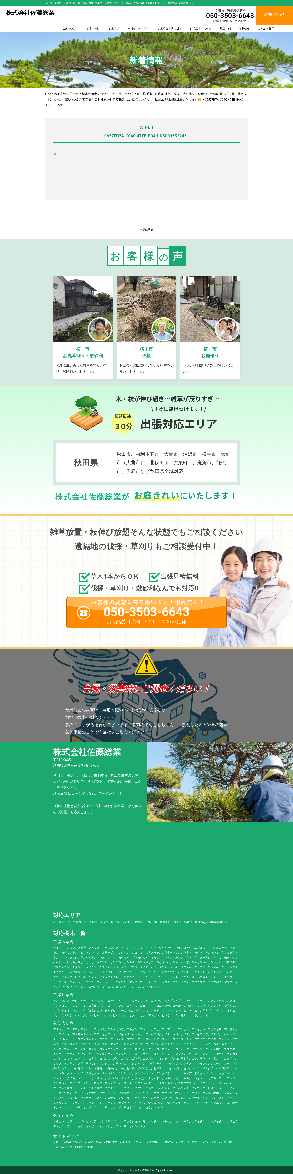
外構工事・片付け (201, 28)
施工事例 (225, 28)
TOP (58, 1142)
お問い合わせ (85, 1147)
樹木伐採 (113, 28)
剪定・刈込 (93, 28)
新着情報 (244, 28)
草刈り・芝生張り (138, 28)
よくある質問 (266, 28)
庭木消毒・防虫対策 (169, 28)
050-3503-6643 (230, 16)
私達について (70, 28)
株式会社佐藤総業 (142, 1170)
